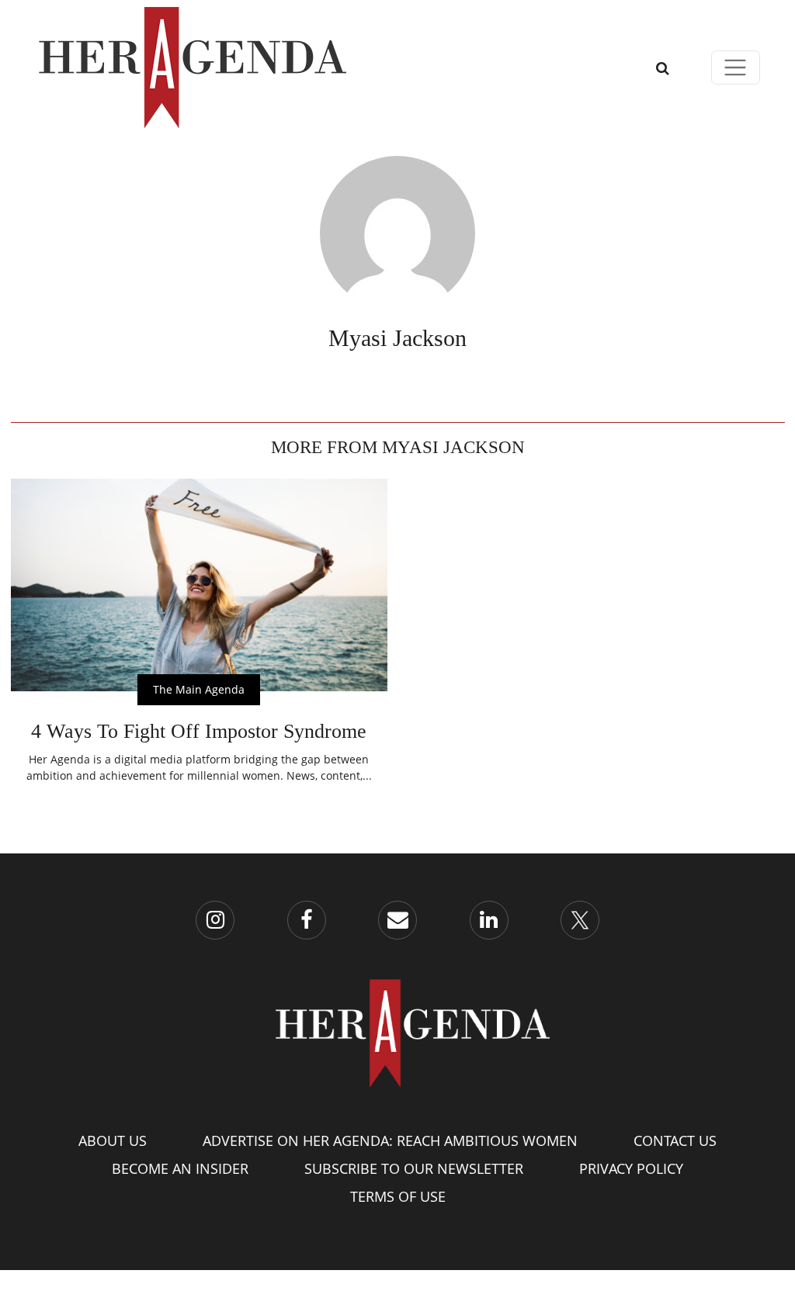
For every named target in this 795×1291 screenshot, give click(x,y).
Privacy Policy (631, 1168)
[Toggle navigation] (735, 67)
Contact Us (675, 1140)
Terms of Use (398, 1196)
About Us (112, 1140)
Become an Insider (180, 1168)
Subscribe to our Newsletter (413, 1168)
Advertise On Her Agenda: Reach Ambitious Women (390, 1140)
